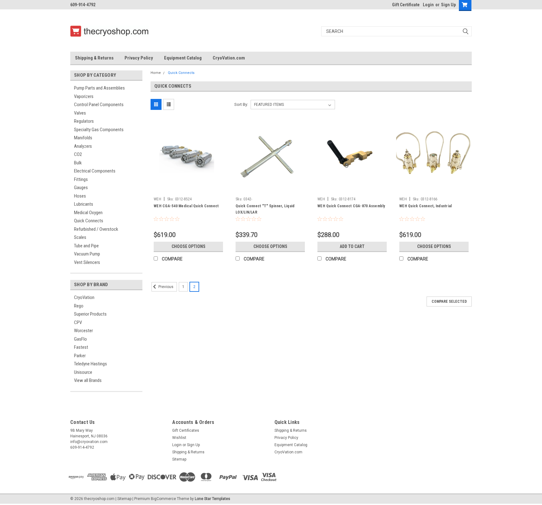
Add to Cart (352, 246)
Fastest (81, 347)
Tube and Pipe (86, 246)
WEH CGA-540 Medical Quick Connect (186, 206)
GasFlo (80, 339)
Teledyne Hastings (90, 364)
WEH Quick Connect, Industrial (425, 206)
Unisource (83, 372)
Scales (80, 237)
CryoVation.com (229, 58)
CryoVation (84, 297)
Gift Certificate (406, 4)
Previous (165, 287)
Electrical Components (94, 171)
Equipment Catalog (183, 58)
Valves (80, 113)
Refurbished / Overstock (96, 229)
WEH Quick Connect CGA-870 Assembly (351, 206)
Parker (80, 355)
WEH (157, 199)
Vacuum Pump (87, 254)
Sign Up (448, 4)
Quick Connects (88, 221)
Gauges (81, 187)
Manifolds (83, 138)
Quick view (188, 189)
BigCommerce (163, 499)
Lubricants (83, 204)
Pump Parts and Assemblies (99, 88)
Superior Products (90, 314)
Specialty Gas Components (99, 129)
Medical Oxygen (88, 212)
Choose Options (188, 246)
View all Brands (88, 380)
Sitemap (179, 459)
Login (428, 4)
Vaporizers (83, 96)
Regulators (84, 121)
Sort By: (241, 104)
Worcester (83, 330)
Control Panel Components (99, 104)
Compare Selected (449, 301)
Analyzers (83, 146)
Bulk (78, 163)
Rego (78, 306)
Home (156, 73)
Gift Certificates (185, 430)
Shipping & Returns (94, 58)
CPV (78, 322)
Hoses (80, 196)
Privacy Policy (139, 58)
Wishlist (179, 437)
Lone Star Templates (212, 499)
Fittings (81, 179)
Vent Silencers (87, 262)
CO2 (78, 154)
